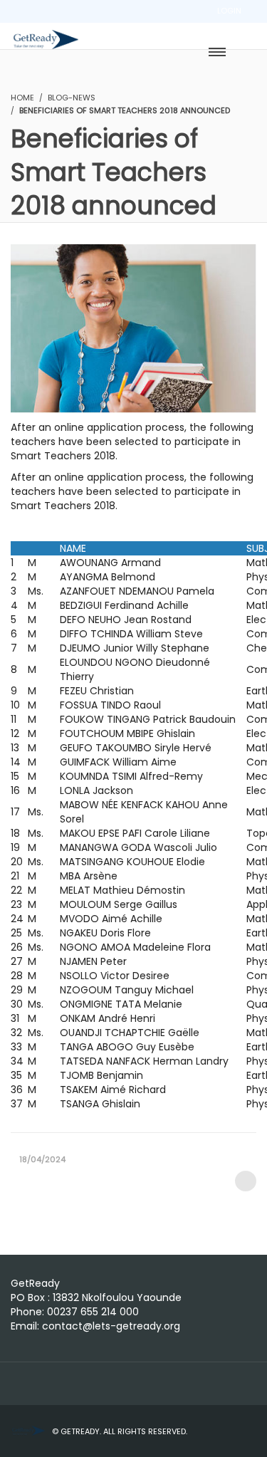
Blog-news (71, 97)
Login (229, 10)
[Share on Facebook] (245, 1181)
